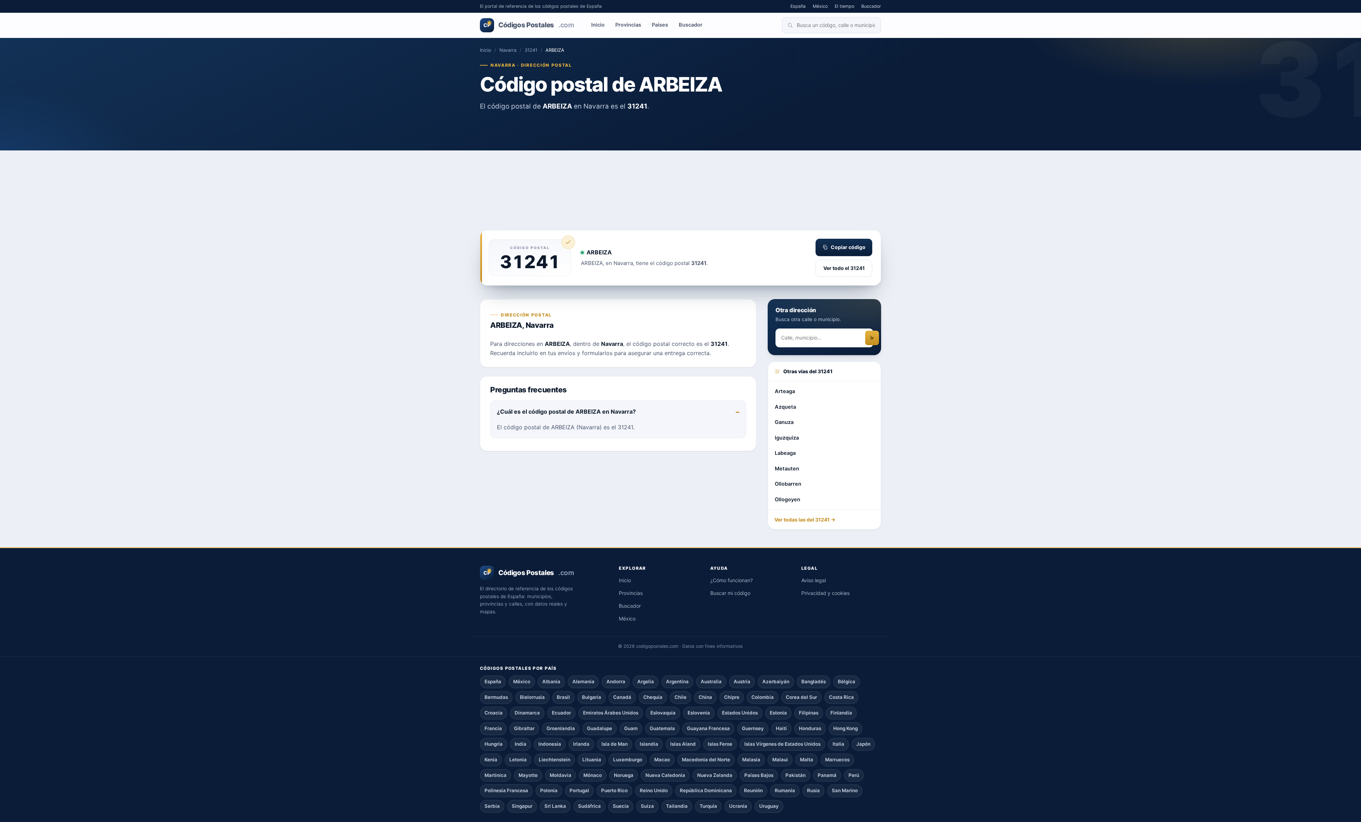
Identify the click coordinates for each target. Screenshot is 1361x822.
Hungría (494, 744)
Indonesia (549, 744)
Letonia (518, 759)
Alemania (583, 681)
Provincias (628, 25)
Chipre (731, 697)
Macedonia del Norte (706, 759)
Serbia (492, 806)
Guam (631, 728)
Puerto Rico (614, 790)
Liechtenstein (554, 759)
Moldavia (560, 775)
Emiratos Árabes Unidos (610, 713)
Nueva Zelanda (714, 775)
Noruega (623, 775)
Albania (551, 681)
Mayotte (528, 775)
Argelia (645, 681)
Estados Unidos (740, 713)
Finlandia (841, 713)
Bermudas (496, 697)
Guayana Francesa (708, 728)
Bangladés (813, 681)
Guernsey (753, 728)
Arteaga (785, 391)
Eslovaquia (663, 713)
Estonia (778, 713)
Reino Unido (654, 790)
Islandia (649, 744)
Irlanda (581, 744)
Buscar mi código (730, 593)
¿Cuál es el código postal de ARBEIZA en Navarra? (566, 411)
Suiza (647, 806)
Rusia (813, 790)
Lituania (591, 759)
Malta (806, 759)
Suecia (621, 806)
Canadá (622, 697)
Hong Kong (845, 728)
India (520, 744)
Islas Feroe (720, 744)
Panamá (827, 775)
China (705, 697)
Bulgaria (591, 697)
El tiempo (844, 6)
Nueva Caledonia (665, 775)
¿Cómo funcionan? (731, 580)
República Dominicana (706, 790)
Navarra (507, 50)
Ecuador (561, 713)
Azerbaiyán (775, 681)
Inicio (598, 25)
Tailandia (677, 806)
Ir (872, 338)
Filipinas (808, 713)
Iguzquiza (787, 438)
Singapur (522, 806)
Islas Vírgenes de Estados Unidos (782, 744)
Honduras (810, 728)
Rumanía (785, 790)
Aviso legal (813, 580)
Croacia (494, 713)
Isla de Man (614, 744)
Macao (662, 759)
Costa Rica (841, 697)
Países (660, 25)
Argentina (677, 681)
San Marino (845, 790)
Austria (742, 681)
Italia (838, 744)
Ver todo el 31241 (844, 268)
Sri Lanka (555, 806)
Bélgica (846, 681)
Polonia (549, 790)
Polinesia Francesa (506, 790)
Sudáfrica (589, 806)
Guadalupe (599, 728)
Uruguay (769, 806)
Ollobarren (788, 484)
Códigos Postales (528, 25)
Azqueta (785, 407)
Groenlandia (561, 728)
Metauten (787, 468)
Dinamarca (527, 713)
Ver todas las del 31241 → (804, 520)
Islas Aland (683, 744)
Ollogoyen (787, 499)
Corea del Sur (801, 697)
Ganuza (784, 422)
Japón (863, 744)
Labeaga (785, 453)
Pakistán (795, 775)
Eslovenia (699, 713)
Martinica (495, 775)
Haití (781, 728)
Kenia (491, 759)
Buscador (871, 6)
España (798, 6)
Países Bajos (758, 775)
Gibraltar (524, 728)
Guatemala (662, 728)
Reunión (753, 790)
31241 (531, 50)
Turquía (708, 806)
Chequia (652, 697)
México (820, 6)
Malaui (780, 759)
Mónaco (592, 775)
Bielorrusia (532, 697)
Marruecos (837, 759)
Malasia (751, 759)
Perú (853, 775)
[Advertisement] (680, 176)
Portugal (579, 790)
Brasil (563, 697)
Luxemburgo (627, 759)
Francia (493, 728)
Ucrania (738, 806)
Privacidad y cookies (825, 593)
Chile (680, 697)
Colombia (762, 697)
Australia (711, 681)
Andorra (615, 681)
